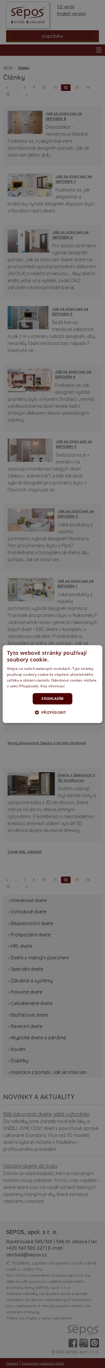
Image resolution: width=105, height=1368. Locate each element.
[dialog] (52, 684)
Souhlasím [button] (52, 698)
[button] (52, 712)
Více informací (52, 685)
